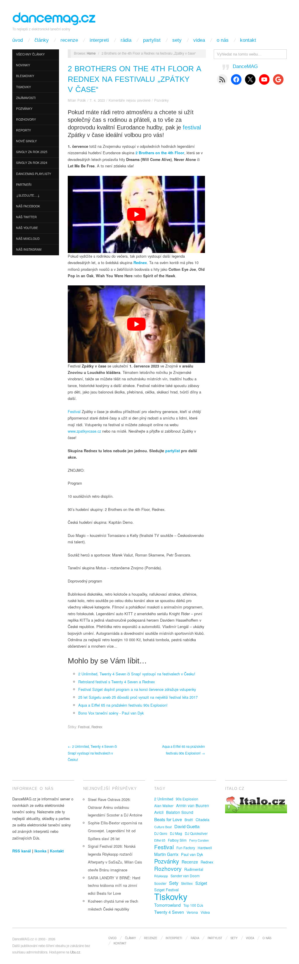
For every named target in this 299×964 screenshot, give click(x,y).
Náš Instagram (28, 249)
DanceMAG (245, 66)
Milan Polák (77, 100)
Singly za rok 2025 (31, 152)
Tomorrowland (167, 905)
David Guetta (186, 826)
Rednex (140, 262)
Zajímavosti (26, 98)
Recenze (69, 40)
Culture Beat (163, 827)
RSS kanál (21, 851)
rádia (126, 40)
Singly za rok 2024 (31, 162)
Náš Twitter (26, 217)
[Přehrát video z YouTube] (136, 214)
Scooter (160, 883)
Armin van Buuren (192, 805)
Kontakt (248, 40)
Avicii (159, 812)
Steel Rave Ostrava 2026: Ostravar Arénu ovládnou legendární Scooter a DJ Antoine (115, 807)
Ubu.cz (75, 952)
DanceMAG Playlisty (33, 173)
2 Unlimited (163, 799)
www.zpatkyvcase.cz (84, 431)
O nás (223, 40)
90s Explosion (187, 798)
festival (192, 127)
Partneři (24, 184)
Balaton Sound (179, 812)
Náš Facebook (28, 206)
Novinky (23, 65)
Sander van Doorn (185, 875)
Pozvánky (24, 108)
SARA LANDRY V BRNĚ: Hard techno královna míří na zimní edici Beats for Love (114, 885)
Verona (192, 912)
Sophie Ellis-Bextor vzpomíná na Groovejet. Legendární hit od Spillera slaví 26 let (115, 830)
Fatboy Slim (177, 840)
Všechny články (30, 54)
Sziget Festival (166, 889)
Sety (177, 40)
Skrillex (187, 883)
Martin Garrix (166, 854)
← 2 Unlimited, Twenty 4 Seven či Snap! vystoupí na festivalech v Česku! (92, 753)
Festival (75, 411)
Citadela (202, 819)
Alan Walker (163, 805)
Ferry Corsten (199, 840)
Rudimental (193, 869)
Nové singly (26, 141)
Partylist (152, 40)
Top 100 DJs (193, 905)
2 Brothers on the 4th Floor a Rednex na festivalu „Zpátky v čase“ (134, 79)
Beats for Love (168, 819)
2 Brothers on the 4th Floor (159, 152)
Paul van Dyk (192, 854)
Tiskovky (23, 87)
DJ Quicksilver (196, 833)
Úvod (17, 40)
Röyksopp (161, 876)
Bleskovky (25, 76)
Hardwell (205, 847)
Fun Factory (185, 847)
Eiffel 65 (159, 840)
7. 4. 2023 (97, 100)
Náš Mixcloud (28, 238)
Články (41, 40)
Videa (199, 40)
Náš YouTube (27, 228)
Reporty (23, 130)
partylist (173, 450)
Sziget (201, 883)
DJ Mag (176, 833)
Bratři (189, 819)
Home (91, 53)
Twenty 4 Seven (169, 912)
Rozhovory (26, 119)
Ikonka (40, 851)
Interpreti (99, 40)
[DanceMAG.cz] (54, 17)
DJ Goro (160, 833)
